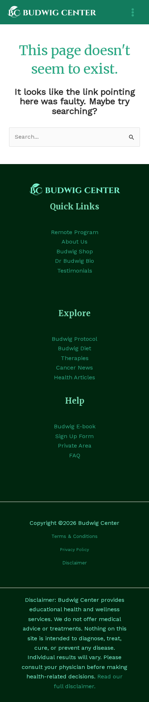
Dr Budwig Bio (74, 260)
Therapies (75, 358)
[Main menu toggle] (133, 12)
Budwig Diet (74, 348)
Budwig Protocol (74, 338)
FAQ (74, 455)
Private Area (74, 445)
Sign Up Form (74, 436)
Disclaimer (74, 563)
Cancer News (74, 367)
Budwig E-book (74, 426)
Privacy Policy (74, 549)
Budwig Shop (74, 251)
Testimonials (74, 270)
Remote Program (74, 232)
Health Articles (74, 377)
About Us (74, 241)
